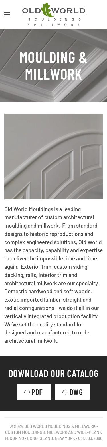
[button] (7, 14)
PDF (37, 392)
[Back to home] (53, 14)
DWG (76, 392)
